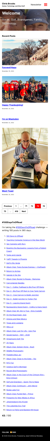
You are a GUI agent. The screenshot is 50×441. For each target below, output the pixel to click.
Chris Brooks (13, 4)
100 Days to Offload (14, 236)
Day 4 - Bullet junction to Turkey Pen (21, 299)
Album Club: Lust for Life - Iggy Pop (21, 331)
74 (44, 206)
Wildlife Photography (14, 351)
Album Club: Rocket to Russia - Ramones (23, 279)
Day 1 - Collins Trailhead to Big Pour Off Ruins (25, 287)
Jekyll (27, 436)
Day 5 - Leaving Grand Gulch (18, 303)
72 (32, 206)
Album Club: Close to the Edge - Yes (21, 359)
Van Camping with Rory (16, 244)
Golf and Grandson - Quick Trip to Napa (22, 382)
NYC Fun (10, 363)
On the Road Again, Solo (16, 315)
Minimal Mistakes (37, 436)
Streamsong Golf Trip (15, 339)
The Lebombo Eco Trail (15, 406)
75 (5, 211)
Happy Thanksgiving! (12, 105)
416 (16, 211)
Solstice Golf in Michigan (16, 367)
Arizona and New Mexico (16, 319)
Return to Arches (13, 271)
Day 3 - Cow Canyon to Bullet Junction (22, 295)
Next (24, 211)
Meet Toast (7, 191)
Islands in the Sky (13, 275)
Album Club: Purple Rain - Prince (19, 394)
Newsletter (36, 4)
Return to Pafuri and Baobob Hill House (22, 410)
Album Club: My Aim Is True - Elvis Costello (24, 311)
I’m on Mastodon (10, 119)
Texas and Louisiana (14, 323)
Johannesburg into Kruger (17, 402)
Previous (8, 206)
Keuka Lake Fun (12, 390)
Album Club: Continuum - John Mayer (21, 386)
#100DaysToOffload (25, 227)
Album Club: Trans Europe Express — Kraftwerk (26, 267)
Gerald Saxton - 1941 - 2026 (18, 335)
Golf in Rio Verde (13, 263)
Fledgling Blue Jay (13, 355)
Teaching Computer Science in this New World (25, 240)
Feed (14, 432)
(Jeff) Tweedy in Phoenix (16, 259)
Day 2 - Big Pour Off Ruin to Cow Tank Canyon (25, 291)
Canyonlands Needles (15, 283)
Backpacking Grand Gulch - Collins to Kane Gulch (26, 307)
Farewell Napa (9, 67)
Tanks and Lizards (13, 255)
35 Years (10, 343)
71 (26, 206)
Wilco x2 (9, 327)
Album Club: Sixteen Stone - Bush (20, 347)
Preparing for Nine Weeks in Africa (20, 398)
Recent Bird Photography (16, 371)
